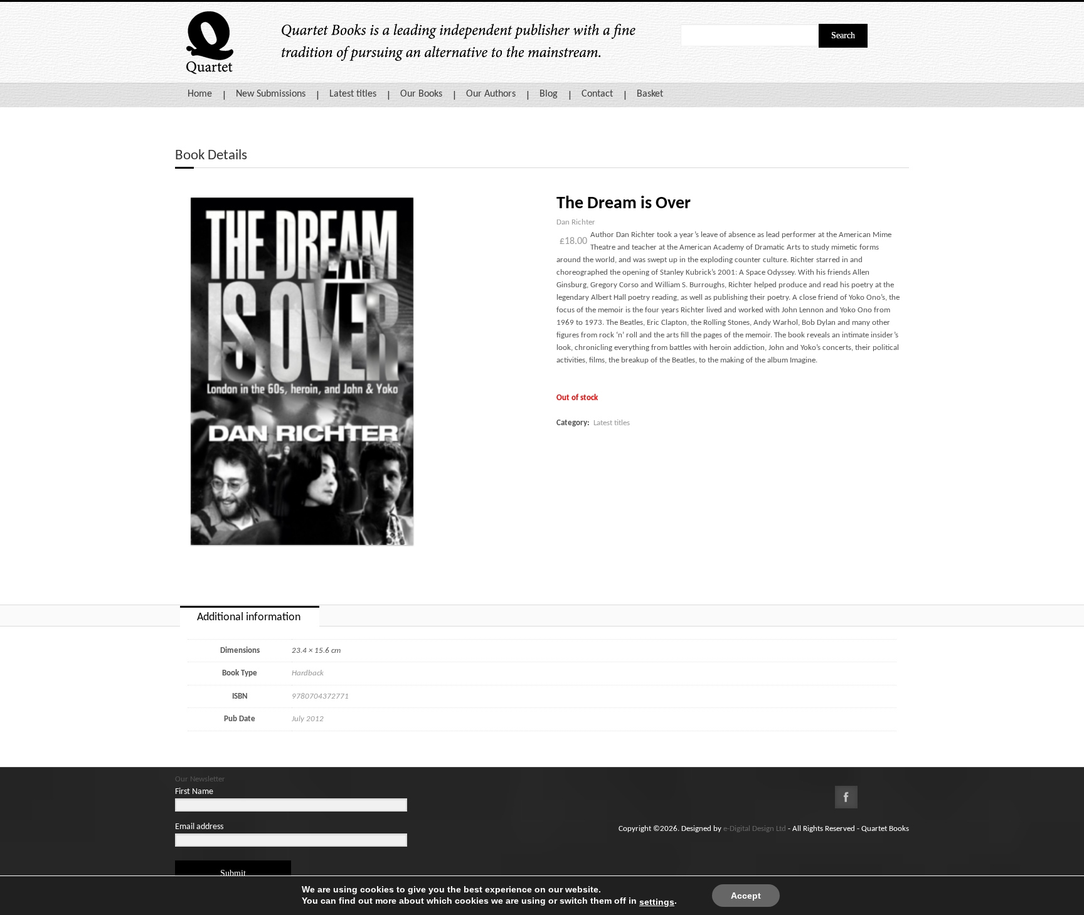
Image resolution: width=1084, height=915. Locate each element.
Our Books (421, 94)
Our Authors (491, 94)
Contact (597, 94)
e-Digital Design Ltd (754, 829)
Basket (650, 94)
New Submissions (271, 94)
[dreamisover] (302, 372)
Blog (548, 94)
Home (200, 94)
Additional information (248, 617)
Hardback (308, 673)
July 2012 (308, 719)
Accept (746, 896)
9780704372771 (320, 696)
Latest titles (352, 94)
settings (656, 902)
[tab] (249, 616)
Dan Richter (575, 222)
